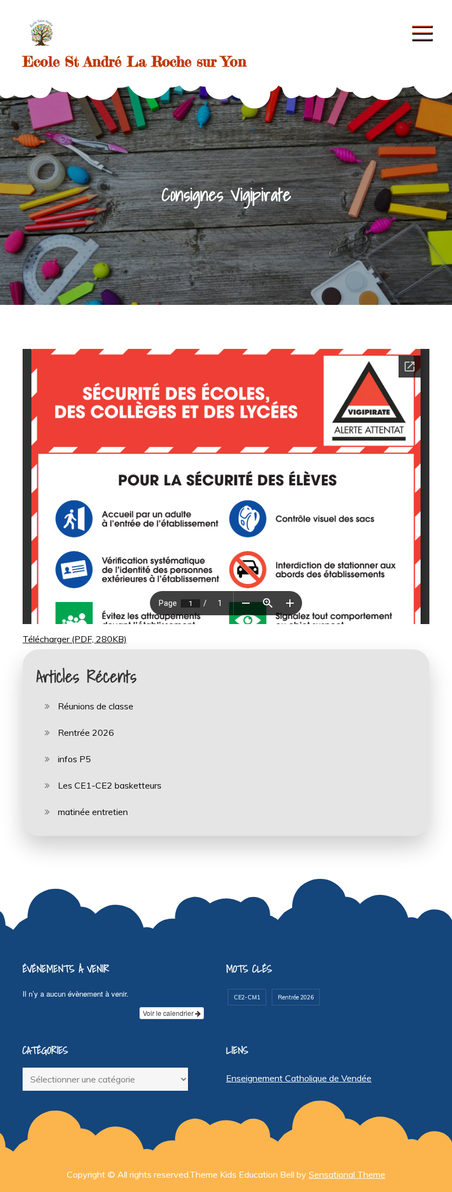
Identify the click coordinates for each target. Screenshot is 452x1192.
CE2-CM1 (247, 997)
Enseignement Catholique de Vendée (299, 1078)
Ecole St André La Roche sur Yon (134, 61)
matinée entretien (93, 811)
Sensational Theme (347, 1174)
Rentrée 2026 (86, 732)
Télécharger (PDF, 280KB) (75, 638)
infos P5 (74, 758)
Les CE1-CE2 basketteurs (110, 785)
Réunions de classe (95, 706)
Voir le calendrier (169, 1013)
